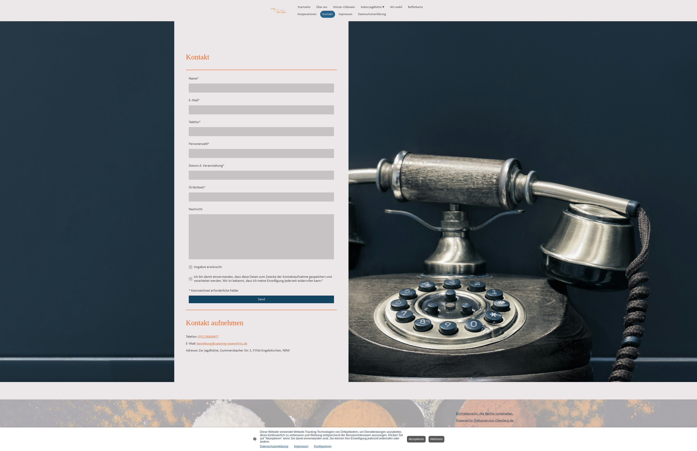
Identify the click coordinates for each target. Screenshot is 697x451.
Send (261, 299)
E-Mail (194, 100)
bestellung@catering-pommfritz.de (222, 344)
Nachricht (196, 209)
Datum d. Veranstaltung (206, 166)
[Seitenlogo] (278, 10)
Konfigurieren (322, 446)
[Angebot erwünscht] (190, 267)
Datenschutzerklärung (274, 446)
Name (194, 79)
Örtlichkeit (197, 188)
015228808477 (208, 337)
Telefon (195, 122)
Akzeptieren (416, 439)
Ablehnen (436, 439)
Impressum (301, 446)
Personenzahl (199, 144)
